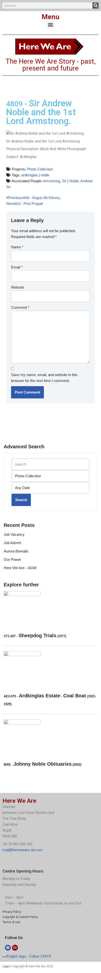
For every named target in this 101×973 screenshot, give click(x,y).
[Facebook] (8, 948)
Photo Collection (40, 169)
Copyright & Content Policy (20, 917)
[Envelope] (15, 948)
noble (45, 175)
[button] (51, 24)
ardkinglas (29, 175)
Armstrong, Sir (54, 181)
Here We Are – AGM (20, 568)
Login (6, 966)
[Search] (95, 5)
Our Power (12, 559)
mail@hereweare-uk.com (22, 850)
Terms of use (11, 922)
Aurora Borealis (16, 551)
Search (21, 500)
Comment (20, 307)
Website (17, 287)
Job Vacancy (14, 534)
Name (17, 247)
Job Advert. (13, 543)
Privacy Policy (11, 912)
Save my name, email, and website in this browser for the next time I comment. (44, 378)
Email (17, 267)
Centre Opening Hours (22, 871)
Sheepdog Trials (35, 635)
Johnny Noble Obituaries (42, 764)
